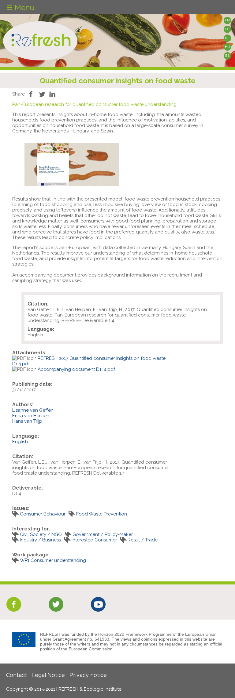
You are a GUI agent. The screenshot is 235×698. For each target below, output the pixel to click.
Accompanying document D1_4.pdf (76, 369)
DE (227, 29)
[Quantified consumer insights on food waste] (71, 184)
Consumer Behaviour (42, 514)
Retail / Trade (143, 540)
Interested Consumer (94, 540)
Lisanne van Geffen (33, 410)
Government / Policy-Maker (103, 534)
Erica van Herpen (30, 415)
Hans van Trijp (27, 421)
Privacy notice (88, 675)
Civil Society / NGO (41, 534)
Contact (16, 675)
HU (227, 47)
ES (227, 56)
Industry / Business (40, 540)
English (20, 441)
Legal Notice (48, 675)
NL (227, 38)
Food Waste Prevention (101, 514)
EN (227, 20)
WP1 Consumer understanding (53, 560)
